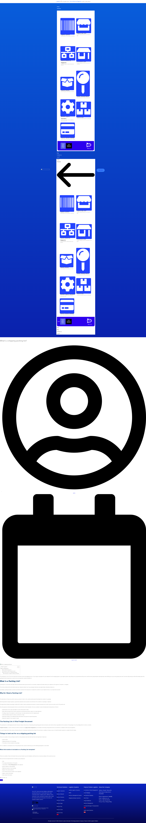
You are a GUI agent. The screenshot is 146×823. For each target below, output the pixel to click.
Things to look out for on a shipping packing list (9, 672)
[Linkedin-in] (36, 802)
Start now (101, 170)
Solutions (59, 161)
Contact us (59, 331)
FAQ (58, 327)
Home (58, 159)
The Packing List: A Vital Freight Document (8, 671)
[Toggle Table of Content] (17, 667)
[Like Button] (1, 780)
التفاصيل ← (57, 1)
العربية (58, 333)
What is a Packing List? (4, 668)
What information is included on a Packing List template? (11, 673)
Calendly (110, 796)
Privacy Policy (109, 801)
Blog (58, 329)
